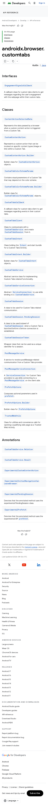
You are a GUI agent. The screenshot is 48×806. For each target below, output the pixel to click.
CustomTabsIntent (13, 238)
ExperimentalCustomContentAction (22, 470)
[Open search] (29, 3)
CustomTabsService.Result (18, 460)
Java (44, 65)
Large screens (7, 644)
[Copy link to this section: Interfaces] (19, 76)
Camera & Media (9, 625)
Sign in (42, 3)
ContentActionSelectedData (18, 119)
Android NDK (7, 722)
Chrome (5, 766)
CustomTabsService (14, 229)
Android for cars (8, 656)
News (4, 594)
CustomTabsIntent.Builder (18, 254)
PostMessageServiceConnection (20, 369)
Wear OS (5, 648)
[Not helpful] (22, 26)
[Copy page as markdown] (13, 61)
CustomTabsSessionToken (17, 337)
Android (5, 578)
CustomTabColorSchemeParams (19, 171)
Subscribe (35, 793)
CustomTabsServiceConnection (20, 285)
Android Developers (9, 20)
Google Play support (10, 741)
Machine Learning (9, 617)
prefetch (9, 396)
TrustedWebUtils (13, 416)
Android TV (6, 660)
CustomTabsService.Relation (19, 449)
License (13, 787)
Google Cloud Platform (11, 774)
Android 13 (6, 687)
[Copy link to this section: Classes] (15, 109)
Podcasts (5, 602)
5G (3, 633)
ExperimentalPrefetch (15, 510)
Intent (23, 245)
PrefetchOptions (13, 387)
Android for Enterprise (11, 582)
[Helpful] (18, 26)
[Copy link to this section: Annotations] (22, 440)
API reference (11, 12)
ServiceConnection (22, 292)
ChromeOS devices (10, 652)
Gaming (5, 613)
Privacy (5, 629)
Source (5, 590)
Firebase (5, 770)
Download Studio (9, 718)
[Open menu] (4, 3)
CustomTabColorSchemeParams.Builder (23, 186)
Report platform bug (10, 733)
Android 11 (6, 696)
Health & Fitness (8, 621)
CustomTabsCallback (14, 202)
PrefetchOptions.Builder (17, 402)
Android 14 (6, 683)
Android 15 (6, 679)
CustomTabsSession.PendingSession (22, 317)
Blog (4, 598)
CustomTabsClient (13, 220)
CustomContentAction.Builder (19, 155)
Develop (23, 20)
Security (5, 586)
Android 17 (6, 671)
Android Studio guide (10, 706)
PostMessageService (14, 353)
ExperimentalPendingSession (19, 494)
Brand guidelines (26, 787)
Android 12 (6, 691)
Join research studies (10, 745)
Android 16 (6, 675)
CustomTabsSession (14, 232)
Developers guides (9, 710)
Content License (31, 547)
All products (7, 778)
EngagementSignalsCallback (18, 85)
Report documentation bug (13, 737)
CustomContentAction (15, 137)
